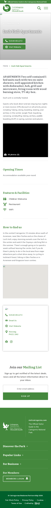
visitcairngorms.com (38, 420)
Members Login (15, 479)
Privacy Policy (28, 500)
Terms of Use (16, 503)
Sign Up (25, 396)
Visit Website (15, 47)
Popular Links (12, 455)
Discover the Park (14, 446)
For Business (11, 464)
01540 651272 (15, 41)
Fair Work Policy (12, 500)
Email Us (12, 320)
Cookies (40, 500)
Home (5, 66)
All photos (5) (13, 154)
